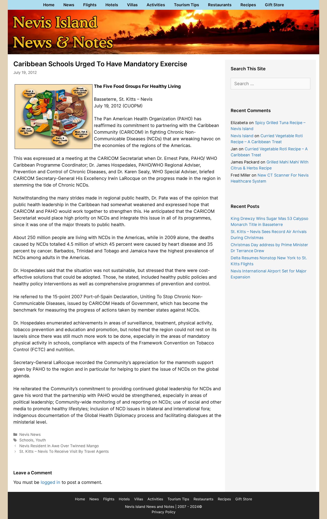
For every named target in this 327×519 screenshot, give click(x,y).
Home (48, 4)
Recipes (248, 4)
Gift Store (274, 4)
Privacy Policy (164, 512)
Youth (41, 440)
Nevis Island (242, 135)
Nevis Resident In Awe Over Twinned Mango (59, 446)
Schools (26, 440)
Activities (156, 4)
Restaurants (220, 4)
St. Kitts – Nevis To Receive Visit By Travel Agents (64, 451)
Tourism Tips (186, 4)
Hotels (111, 4)
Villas (132, 4)
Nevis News (30, 434)
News (68, 4)
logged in (50, 482)
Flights (90, 4)
